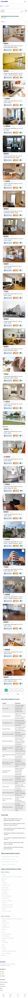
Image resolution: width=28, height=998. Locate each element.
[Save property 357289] (23, 633)
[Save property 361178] (23, 192)
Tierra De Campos (6, 896)
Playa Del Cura (6, 898)
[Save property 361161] (23, 275)
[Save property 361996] (23, 27)
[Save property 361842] (23, 82)
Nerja (3, 955)
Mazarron (4, 902)
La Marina (4, 891)
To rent (2, 973)
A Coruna (4, 883)
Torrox (3, 947)
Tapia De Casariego (7, 900)
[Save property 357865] (23, 523)
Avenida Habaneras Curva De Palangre (12, 876)
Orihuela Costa (6, 885)
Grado (3, 932)
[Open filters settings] (26, 11)
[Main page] (7, 2)
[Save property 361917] (23, 54)
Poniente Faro (5, 889)
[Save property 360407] (23, 385)
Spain (1, 6)
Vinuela (4, 874)
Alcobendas (5, 887)
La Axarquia (5, 942)
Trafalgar (4, 921)
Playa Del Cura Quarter (8, 938)
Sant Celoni (5, 894)
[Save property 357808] (23, 550)
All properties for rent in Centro (10, 861)
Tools (1, 990)
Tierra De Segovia (6, 953)
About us (2, 984)
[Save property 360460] (23, 357)
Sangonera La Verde (7, 904)
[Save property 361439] (23, 137)
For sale (2, 971)
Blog (1, 988)
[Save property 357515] (23, 578)
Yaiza (3, 881)
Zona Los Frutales (6, 911)
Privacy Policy (3, 982)
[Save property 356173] (23, 661)
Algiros (4, 940)
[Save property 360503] (23, 330)
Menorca (4, 878)
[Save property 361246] (23, 165)
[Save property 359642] (23, 413)
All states (2, 976)
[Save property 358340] (23, 495)
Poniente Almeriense (7, 907)
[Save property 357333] (23, 605)
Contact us (3, 986)
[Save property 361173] (23, 247)
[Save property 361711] (23, 110)
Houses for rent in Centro (8, 864)
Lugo (3, 944)
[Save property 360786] (23, 302)
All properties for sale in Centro (10, 856)
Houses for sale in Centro (8, 859)
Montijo (4, 909)
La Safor (4, 949)
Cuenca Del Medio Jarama (9, 951)
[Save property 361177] (23, 220)
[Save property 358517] (23, 468)
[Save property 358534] (23, 440)
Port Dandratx (5, 936)
